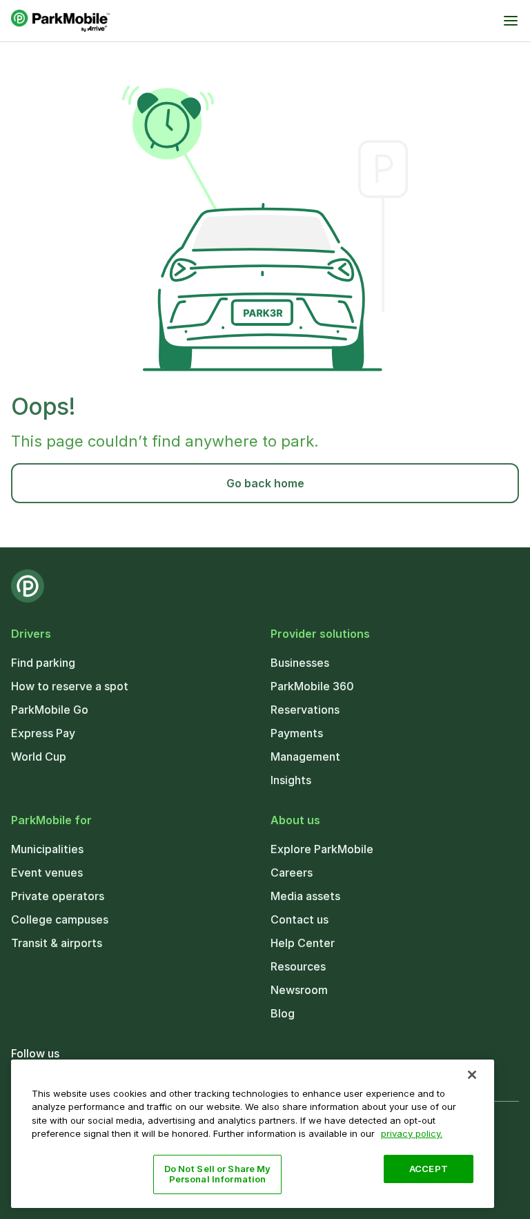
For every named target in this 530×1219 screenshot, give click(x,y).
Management (305, 756)
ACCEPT (428, 1168)
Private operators (57, 896)
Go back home (265, 483)
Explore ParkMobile (322, 849)
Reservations (305, 709)
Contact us (299, 919)
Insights (291, 780)
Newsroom (299, 990)
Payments (297, 733)
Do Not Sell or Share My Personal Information (217, 1174)
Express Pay (43, 733)
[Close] (472, 1075)
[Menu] (510, 20)
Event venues (47, 872)
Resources (298, 966)
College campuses (59, 919)
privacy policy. (411, 1133)
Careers (292, 872)
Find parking (43, 663)
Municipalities (47, 849)
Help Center (303, 943)
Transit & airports (56, 943)
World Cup (38, 756)
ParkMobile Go (49, 709)
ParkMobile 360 (312, 686)
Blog (283, 1013)
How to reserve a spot (69, 686)
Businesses (300, 663)
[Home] (60, 21)
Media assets (305, 896)
